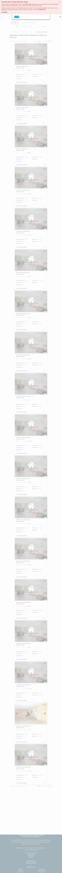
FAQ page (4, 9)
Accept (16, 17)
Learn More (4, 12)
